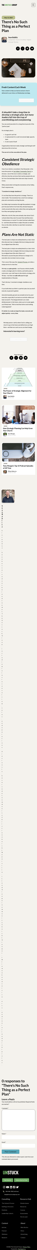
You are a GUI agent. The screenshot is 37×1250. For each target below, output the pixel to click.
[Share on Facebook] (18, 48)
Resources (23, 1206)
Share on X (22, 253)
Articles (4, 1227)
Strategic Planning (13, 42)
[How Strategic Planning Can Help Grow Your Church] (18, 414)
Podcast (4, 1231)
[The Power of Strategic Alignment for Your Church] (18, 377)
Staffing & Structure (7, 1206)
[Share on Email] (32, 48)
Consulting (6, 1199)
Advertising (24, 1234)
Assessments (24, 1213)
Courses (22, 1210)
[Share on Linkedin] (27, 48)
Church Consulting (21, 39)
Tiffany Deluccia (12, 471)
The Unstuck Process (8, 1203)
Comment (5, 1108)
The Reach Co (22, 1249)
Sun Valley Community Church (22, 171)
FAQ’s (22, 1231)
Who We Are (24, 1227)
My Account (24, 1217)
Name (4, 1134)
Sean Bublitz (13, 37)
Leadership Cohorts (7, 1213)
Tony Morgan (11, 433)
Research (4, 1237)
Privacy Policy (26, 1247)
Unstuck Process (23, 262)
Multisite (4, 1210)
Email (4, 1142)
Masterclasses (24, 1203)
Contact (23, 1237)
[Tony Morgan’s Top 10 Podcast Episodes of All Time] (18, 452)
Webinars (4, 1234)
